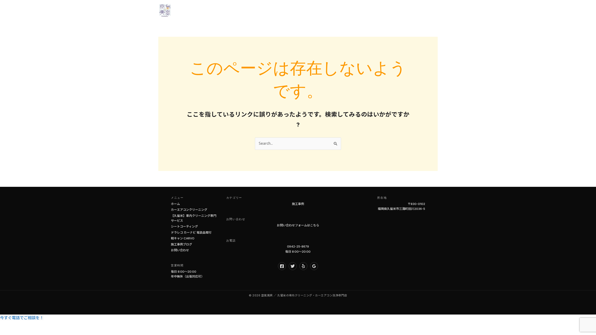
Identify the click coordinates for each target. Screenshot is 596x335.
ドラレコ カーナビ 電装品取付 (191, 232)
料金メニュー (387, 10)
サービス (319, 10)
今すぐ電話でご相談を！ (22, 317)
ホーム (297, 10)
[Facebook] (282, 266)
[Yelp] (303, 266)
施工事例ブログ (181, 244)
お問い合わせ (419, 10)
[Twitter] (293, 266)
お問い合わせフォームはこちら (298, 225)
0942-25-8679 (298, 246)
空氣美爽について (351, 10)
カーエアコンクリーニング (189, 209)
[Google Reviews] (314, 266)
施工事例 (298, 204)
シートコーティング (184, 226)
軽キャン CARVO (182, 238)
